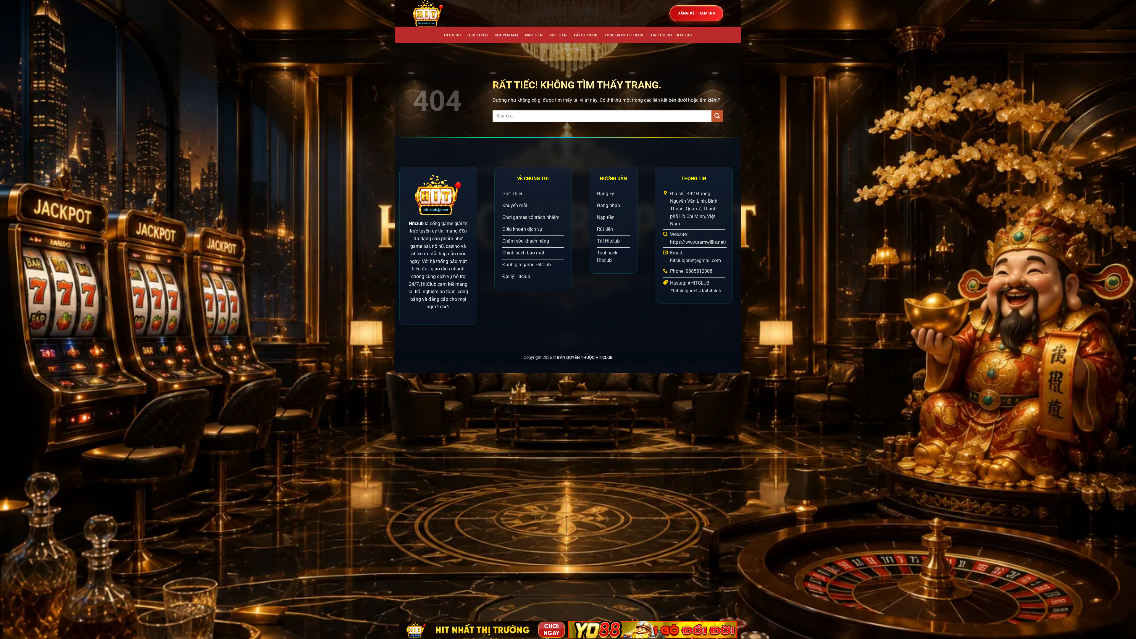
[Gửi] (717, 116)
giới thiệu (477, 35)
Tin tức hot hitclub (671, 35)
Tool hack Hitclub (623, 35)
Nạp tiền (534, 35)
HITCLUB (452, 35)
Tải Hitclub (585, 35)
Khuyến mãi (506, 35)
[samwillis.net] (442, 13)
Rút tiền (558, 35)
